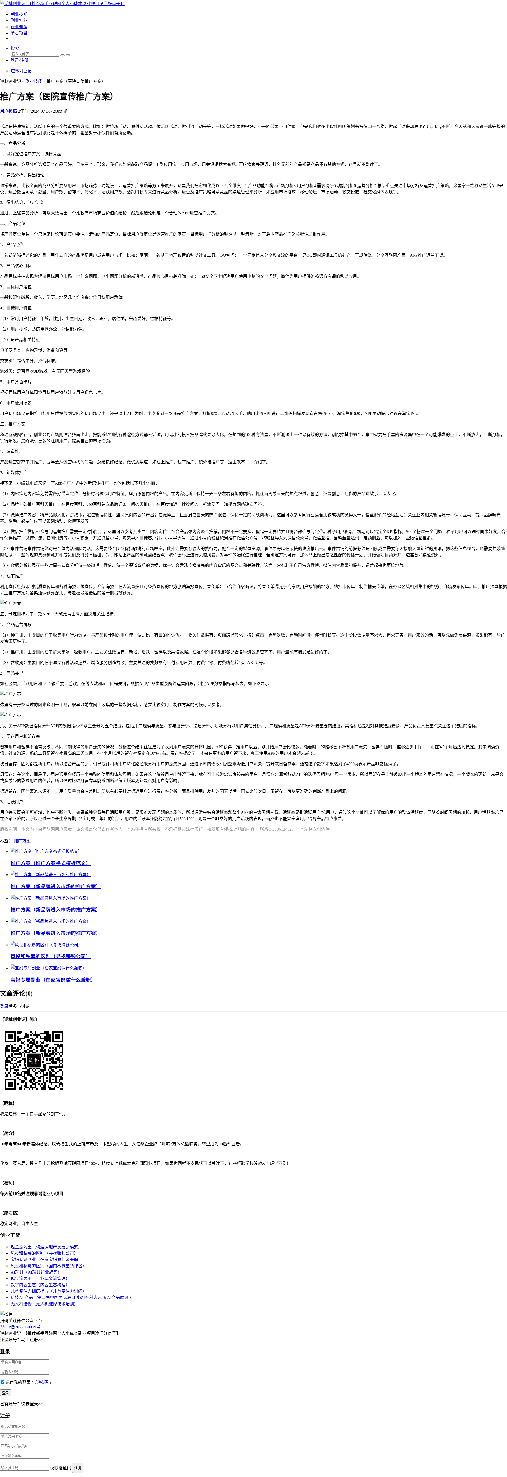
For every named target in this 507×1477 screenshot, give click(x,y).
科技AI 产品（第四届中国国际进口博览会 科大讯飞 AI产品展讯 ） (72, 1297)
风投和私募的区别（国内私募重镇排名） (49, 1266)
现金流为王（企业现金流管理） (40, 1278)
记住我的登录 (18, 1382)
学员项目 (19, 33)
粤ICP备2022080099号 (20, 1327)
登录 (4, 1006)
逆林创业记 (21, 71)
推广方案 (22, 841)
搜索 (15, 48)
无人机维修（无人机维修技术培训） (44, 1304)
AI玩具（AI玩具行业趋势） (36, 1272)
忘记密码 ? (41, 1382)
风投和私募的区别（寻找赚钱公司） (51, 956)
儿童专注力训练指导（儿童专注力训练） (49, 1291)
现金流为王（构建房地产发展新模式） (46, 1247)
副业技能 (19, 14)
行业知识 (19, 27)
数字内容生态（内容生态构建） (40, 1285)
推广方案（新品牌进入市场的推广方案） (56, 886)
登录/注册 (20, 60)
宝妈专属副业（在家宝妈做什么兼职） (53, 980)
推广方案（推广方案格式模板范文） (51, 863)
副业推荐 (19, 20)
